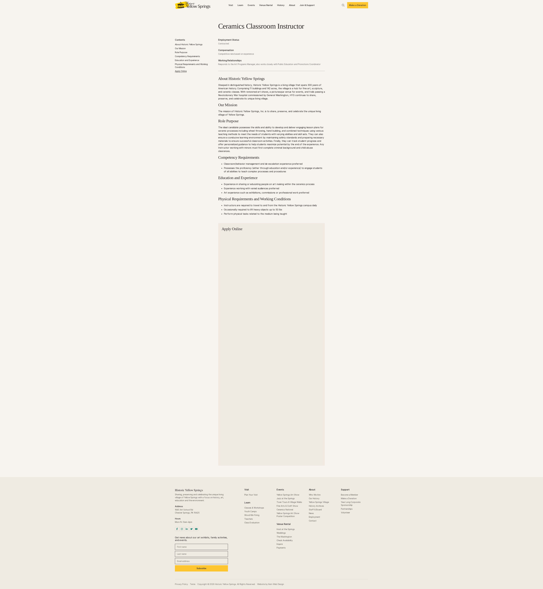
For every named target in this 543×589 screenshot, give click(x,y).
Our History (314, 498)
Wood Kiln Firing (251, 515)
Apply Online (181, 71)
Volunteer (345, 512)
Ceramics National (285, 509)
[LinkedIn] (187, 529)
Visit (231, 5)
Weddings (281, 533)
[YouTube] (196, 529)
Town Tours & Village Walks (289, 502)
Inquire (280, 544)
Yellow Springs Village (319, 502)
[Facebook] (177, 529)
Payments (281, 547)
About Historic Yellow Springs (188, 44)
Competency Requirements (187, 56)
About (292, 5)
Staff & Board (315, 509)
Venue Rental (265, 5)
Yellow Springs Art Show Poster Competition (288, 514)
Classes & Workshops (254, 508)
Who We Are (314, 495)
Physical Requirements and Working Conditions (191, 65)
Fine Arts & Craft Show (287, 506)
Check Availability (285, 540)
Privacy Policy (181, 584)
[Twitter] (191, 529)
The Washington (284, 536)
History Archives (316, 506)
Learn (240, 5)
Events (251, 5)
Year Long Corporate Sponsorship (350, 503)
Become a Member (349, 495)
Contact (312, 521)
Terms (193, 584)
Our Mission (180, 48)
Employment (314, 517)
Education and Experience (187, 60)
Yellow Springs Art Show (288, 495)
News (311, 513)
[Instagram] (182, 529)
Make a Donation (357, 5)
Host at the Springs (286, 529)
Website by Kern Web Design (270, 584)
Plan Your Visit (251, 495)
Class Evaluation (251, 522)
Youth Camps (250, 511)
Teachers (248, 519)
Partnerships (347, 509)
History (281, 5)
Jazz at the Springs (286, 498)
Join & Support (307, 5)
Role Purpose (181, 52)
